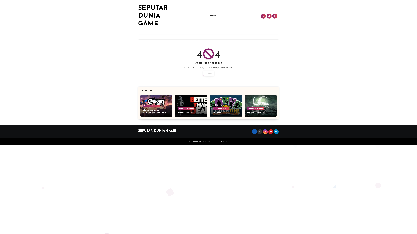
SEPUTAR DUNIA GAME (153, 16)
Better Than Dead (186, 113)
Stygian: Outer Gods (256, 113)
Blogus (215, 141)
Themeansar (226, 141)
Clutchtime (218, 113)
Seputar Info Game (151, 106)
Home (213, 16)
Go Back (208, 73)
